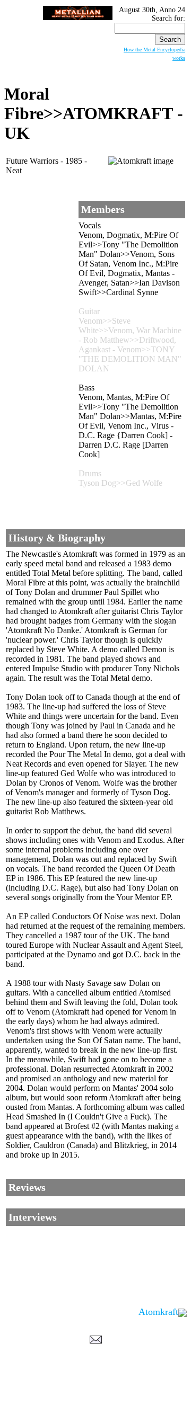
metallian (53, 1399)
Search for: (168, 18)
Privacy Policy (96, 1413)
